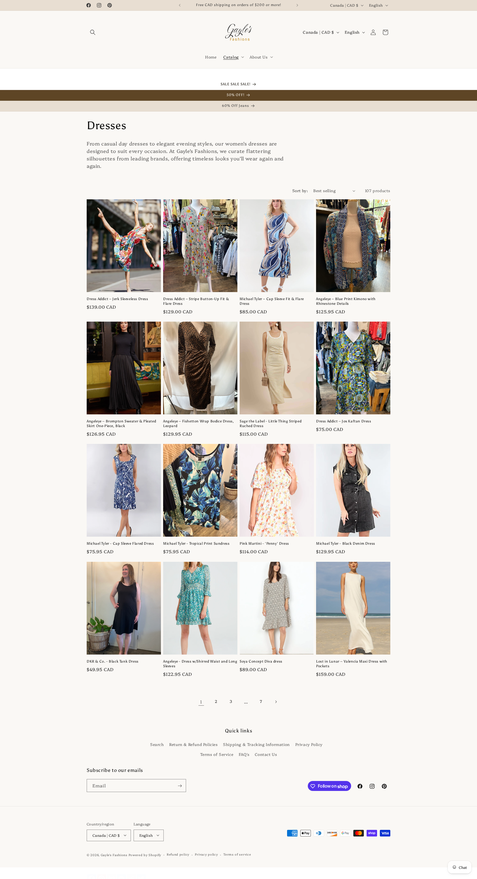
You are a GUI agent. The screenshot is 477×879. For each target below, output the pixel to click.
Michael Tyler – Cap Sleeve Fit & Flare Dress (272, 301)
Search (157, 744)
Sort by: (300, 190)
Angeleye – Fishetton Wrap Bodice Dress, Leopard (198, 423)
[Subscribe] (180, 785)
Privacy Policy (309, 744)
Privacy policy (206, 854)
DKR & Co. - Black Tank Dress (113, 661)
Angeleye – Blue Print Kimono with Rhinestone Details (346, 301)
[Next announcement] (297, 5)
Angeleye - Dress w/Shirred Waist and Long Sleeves (200, 663)
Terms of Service (217, 754)
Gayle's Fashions (114, 854)
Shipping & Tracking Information (256, 744)
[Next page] (276, 702)
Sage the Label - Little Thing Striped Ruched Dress (270, 423)
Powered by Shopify (145, 854)
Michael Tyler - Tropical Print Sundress (196, 544)
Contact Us (266, 754)
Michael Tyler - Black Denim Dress (345, 544)
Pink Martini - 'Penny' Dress (264, 544)
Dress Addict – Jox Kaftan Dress (343, 421)
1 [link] (201, 701)
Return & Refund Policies (193, 744)
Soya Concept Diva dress (261, 661)
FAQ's (244, 754)
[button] (93, 32)
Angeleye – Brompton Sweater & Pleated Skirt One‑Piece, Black (121, 423)
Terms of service (237, 854)
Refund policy (178, 854)
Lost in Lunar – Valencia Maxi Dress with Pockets (351, 663)
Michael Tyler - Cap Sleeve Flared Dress (120, 544)
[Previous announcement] (180, 5)
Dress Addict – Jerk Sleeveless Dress (117, 299)
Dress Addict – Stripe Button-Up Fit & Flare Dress (196, 301)
